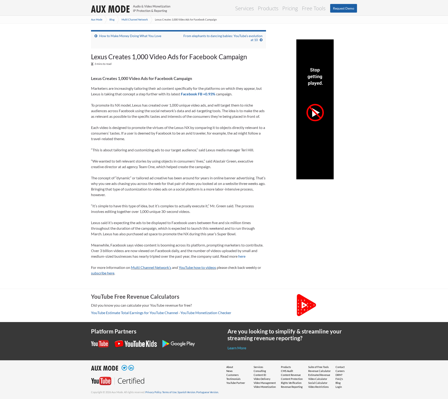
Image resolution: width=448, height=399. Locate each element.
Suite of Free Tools (318, 366)
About (229, 366)
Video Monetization (265, 386)
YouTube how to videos (197, 267)
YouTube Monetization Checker (205, 312)
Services (244, 8)
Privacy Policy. (153, 392)
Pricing (290, 8)
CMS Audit (287, 370)
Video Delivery (262, 378)
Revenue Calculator (319, 370)
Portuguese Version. (207, 392)
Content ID (260, 374)
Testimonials (233, 378)
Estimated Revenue (319, 374)
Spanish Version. (187, 392)
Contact (340, 366)
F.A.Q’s (339, 378)
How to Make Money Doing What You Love (130, 36)
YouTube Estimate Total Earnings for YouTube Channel (134, 312)
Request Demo (343, 8)
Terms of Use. (169, 392)
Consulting (260, 370)
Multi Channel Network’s (151, 267)
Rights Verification (291, 382)
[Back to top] (437, 371)
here (241, 256)
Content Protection (292, 378)
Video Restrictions (318, 386)
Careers (340, 370)
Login (339, 386)
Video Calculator (317, 378)
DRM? (339, 374)
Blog (112, 19)
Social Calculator (317, 382)
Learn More (237, 348)
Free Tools (314, 8)
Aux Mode (96, 19)
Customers (232, 374)
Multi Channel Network (135, 19)
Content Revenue (291, 374)
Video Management (265, 382)
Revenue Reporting (292, 386)
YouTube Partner (235, 382)
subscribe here (102, 273)
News (229, 370)
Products (268, 8)
